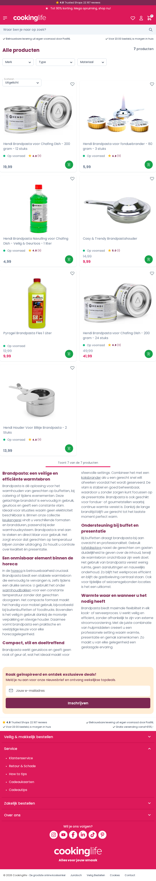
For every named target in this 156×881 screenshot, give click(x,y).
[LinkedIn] (83, 835)
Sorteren (9, 79)
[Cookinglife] (68, 18)
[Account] (141, 18)
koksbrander (91, 477)
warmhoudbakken (16, 590)
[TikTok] (93, 835)
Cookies (115, 875)
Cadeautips (18, 789)
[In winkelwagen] (69, 165)
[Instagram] (54, 835)
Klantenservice (21, 758)
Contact (130, 875)
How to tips (18, 774)
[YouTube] (63, 835)
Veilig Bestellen (96, 875)
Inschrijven (78, 703)
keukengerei (11, 520)
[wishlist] (133, 18)
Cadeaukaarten (21, 782)
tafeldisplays (91, 547)
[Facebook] (73, 835)
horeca (17, 570)
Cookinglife (20, 875)
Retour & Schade (22, 766)
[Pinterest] (102, 835)
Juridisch (76, 875)
